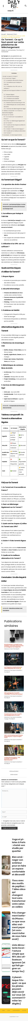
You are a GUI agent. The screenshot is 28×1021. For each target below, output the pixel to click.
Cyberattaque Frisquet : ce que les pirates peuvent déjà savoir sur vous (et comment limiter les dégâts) (19, 990)
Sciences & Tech (8, 649)
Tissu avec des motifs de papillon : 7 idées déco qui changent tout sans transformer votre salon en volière (18, 893)
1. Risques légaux (9, 94)
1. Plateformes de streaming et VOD (14, 102)
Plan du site (24, 1010)
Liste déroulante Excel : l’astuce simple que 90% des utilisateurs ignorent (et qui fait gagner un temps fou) (19, 958)
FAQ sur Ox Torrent (7, 115)
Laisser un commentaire (8, 50)
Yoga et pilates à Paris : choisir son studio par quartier (18, 845)
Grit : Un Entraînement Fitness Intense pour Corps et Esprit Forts (13, 736)
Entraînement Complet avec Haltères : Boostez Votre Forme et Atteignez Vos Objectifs (13, 646)
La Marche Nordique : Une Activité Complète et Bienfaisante (12, 759)
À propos (3, 1010)
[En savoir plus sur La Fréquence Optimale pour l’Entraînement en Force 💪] (14, 659)
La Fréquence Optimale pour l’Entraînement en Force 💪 (13, 667)
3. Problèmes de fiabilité (11, 98)
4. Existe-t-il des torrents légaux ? (14, 129)
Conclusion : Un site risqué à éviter (12, 135)
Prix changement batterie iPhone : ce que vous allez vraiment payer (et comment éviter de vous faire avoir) (19, 926)
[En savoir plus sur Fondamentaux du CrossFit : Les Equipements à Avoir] (14, 707)
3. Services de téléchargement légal (14, 108)
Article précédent (14, 771)
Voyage (6, 719)
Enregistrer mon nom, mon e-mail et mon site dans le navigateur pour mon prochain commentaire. (13, 823)
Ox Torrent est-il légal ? (9, 78)
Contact (8, 1010)
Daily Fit (10, 11)
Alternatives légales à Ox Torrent (11, 100)
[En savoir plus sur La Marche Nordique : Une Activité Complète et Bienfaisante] (14, 750)
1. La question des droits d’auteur (13, 80)
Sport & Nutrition (17, 670)
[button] (26, 6)
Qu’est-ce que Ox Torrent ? (10, 76)
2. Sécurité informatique (11, 96)
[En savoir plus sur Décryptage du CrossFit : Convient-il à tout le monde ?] (14, 683)
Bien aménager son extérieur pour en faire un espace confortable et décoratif (19, 866)
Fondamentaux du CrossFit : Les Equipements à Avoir (13, 714)
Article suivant (14, 774)
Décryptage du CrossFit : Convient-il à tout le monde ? (13, 693)
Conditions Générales (16, 1010)
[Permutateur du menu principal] (3, 6)
